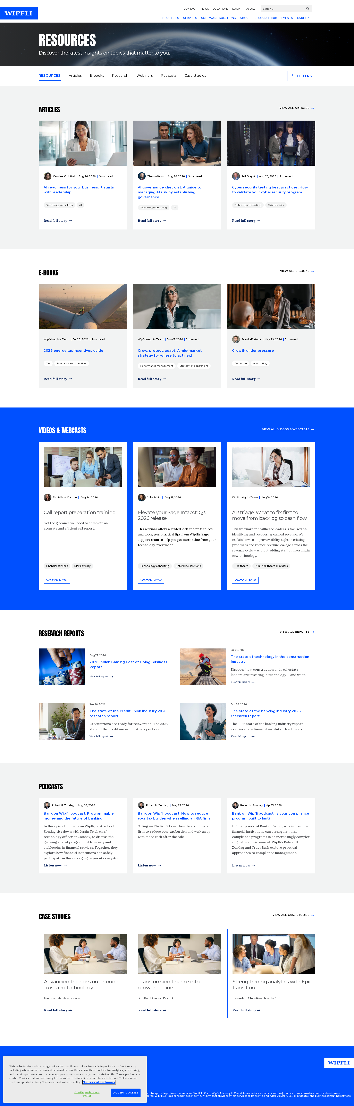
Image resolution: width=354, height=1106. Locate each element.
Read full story (55, 220)
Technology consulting (59, 205)
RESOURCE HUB (265, 17)
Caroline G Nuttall (64, 176)
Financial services (57, 565)
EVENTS (287, 17)
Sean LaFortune (251, 339)
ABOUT (245, 17)
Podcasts (168, 76)
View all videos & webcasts (285, 429)
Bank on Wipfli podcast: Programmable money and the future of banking (79, 816)
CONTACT (190, 8)
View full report (99, 676)
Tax (48, 363)
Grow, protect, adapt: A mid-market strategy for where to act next (170, 353)
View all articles (294, 108)
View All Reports (294, 631)
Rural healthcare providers (271, 565)
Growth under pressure (253, 351)
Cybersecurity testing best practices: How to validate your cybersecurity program (270, 189)
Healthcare (241, 565)
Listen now (53, 865)
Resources (50, 75)
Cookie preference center (86, 1094)
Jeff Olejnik (248, 176)
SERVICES (190, 17)
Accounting (260, 363)
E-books (97, 76)
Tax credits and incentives (71, 363)
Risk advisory (82, 565)
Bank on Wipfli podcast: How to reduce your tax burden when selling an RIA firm (174, 816)
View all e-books (294, 271)
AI (80, 205)
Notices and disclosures (99, 1082)
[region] (75, 1079)
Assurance (241, 363)
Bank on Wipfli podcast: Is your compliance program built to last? (270, 816)
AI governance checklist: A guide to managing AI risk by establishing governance (170, 192)
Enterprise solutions (188, 565)
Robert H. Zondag (63, 805)
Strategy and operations (194, 365)
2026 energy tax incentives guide (73, 351)
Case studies (195, 76)
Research (120, 76)
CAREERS (304, 17)
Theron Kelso (155, 176)
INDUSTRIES (170, 17)
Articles (75, 76)
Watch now (57, 580)
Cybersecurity (276, 205)
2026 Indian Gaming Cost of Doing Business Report (128, 664)
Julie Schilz (154, 497)
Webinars (144, 76)
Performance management (156, 365)
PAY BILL (250, 8)
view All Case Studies (290, 915)
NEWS (205, 8)
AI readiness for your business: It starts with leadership (79, 189)
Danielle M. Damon (65, 497)
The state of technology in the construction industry (270, 659)
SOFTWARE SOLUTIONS (218, 17)
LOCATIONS (220, 8)
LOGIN (236, 8)
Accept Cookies (125, 1092)
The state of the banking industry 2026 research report (266, 713)
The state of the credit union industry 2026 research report (128, 713)
